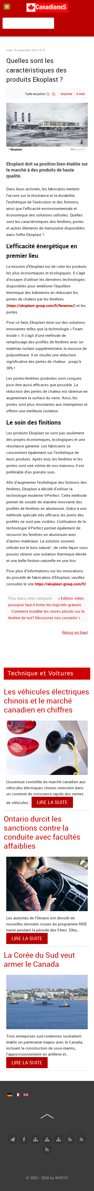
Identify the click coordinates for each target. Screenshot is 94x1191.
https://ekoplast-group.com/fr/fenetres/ (41, 305)
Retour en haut (75, 632)
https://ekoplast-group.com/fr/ (60, 583)
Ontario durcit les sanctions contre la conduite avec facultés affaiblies (42, 832)
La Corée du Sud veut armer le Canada (39, 959)
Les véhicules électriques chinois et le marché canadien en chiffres (46, 700)
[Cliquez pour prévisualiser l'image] (47, 126)
